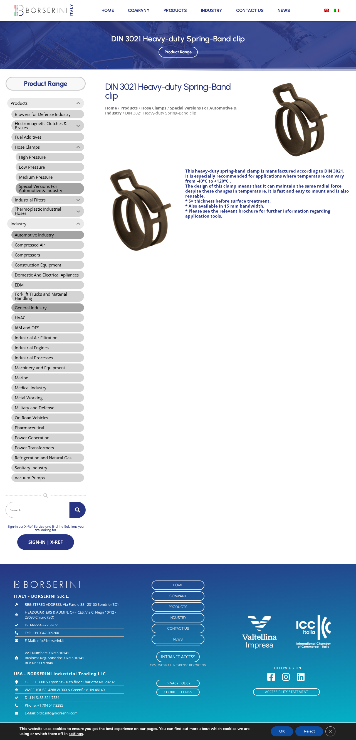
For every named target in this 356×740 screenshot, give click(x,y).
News (284, 10)
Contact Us (250, 10)
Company (139, 10)
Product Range (178, 51)
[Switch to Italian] (337, 10)
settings (76, 733)
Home (108, 10)
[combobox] (38, 510)
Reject (309, 731)
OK (282, 731)
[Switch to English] (326, 10)
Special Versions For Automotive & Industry (171, 110)
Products (175, 10)
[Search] (78, 510)
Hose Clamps (153, 108)
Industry (211, 10)
